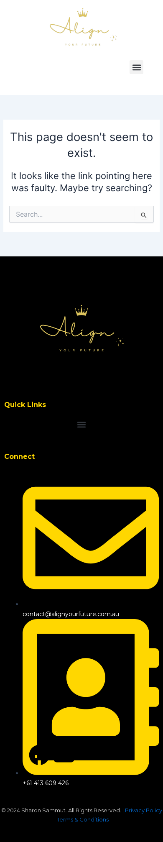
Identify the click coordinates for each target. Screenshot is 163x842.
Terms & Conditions (83, 819)
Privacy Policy (143, 810)
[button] (136, 67)
